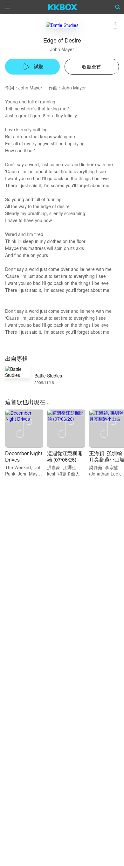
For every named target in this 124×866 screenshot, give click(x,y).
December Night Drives (23, 456)
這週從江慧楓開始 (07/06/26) (65, 456)
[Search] (118, 7)
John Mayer (62, 49)
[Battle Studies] (62, 25)
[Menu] (7, 7)
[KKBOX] (63, 7)
